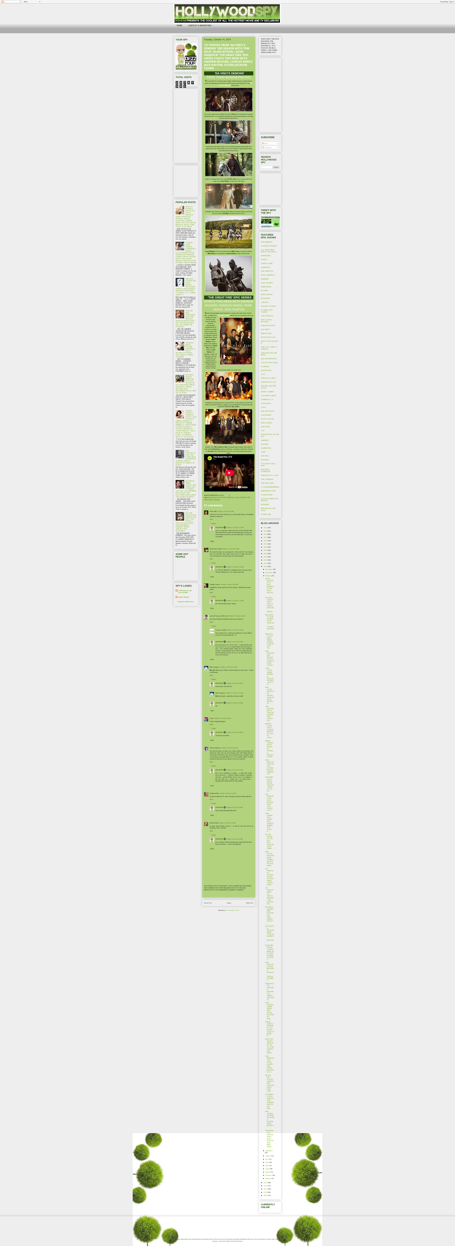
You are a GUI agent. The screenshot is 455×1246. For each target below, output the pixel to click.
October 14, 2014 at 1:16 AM (235, 630)
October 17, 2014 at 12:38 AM (234, 693)
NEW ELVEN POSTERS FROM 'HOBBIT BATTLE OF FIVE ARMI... (269, 859)
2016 (265, 560)
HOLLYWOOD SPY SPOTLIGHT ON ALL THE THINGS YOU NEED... (269, 1046)
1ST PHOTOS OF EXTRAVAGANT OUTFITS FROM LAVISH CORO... (269, 877)
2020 (265, 547)
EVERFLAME (266, 514)
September (269, 1150)
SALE (263, 374)
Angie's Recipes (183, 597)
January (268, 1178)
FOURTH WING (267, 495)
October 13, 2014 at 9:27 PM (231, 549)
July (267, 1159)
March (268, 1172)
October (268, 576)
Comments (267, 147)
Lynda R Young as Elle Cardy (219, 616)
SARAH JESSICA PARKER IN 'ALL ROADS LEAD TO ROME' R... (269, 1029)
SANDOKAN (265, 267)
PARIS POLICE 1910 (268, 382)
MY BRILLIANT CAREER (267, 311)
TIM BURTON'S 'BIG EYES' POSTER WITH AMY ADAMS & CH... (269, 802)
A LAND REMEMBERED (270, 487)
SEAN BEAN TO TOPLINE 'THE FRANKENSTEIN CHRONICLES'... (269, 767)
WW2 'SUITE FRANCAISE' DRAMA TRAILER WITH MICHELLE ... (269, 695)
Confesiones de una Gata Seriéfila (185, 591)
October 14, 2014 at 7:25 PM (227, 823)
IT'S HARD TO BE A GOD (268, 464)
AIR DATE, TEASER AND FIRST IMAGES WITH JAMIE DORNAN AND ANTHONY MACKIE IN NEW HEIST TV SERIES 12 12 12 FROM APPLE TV (186, 287)
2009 (265, 1195)
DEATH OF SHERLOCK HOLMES (269, 500)
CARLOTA (265, 302)
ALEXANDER (266, 415)
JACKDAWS (265, 504)
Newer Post (208, 903)
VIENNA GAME (267, 263)
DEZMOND (219, 527)
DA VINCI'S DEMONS (226, 497)
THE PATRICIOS (267, 316)
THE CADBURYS (267, 479)
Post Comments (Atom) (232, 910)
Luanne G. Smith (220, 630)
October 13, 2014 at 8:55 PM (226, 511)
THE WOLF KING (267, 483)
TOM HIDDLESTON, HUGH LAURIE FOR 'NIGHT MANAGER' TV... (269, 1064)
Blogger (240, 1241)
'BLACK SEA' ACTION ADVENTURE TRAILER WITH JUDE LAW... (269, 1083)
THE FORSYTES (267, 271)
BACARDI (264, 290)
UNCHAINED (266, 403)
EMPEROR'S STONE (268, 491)
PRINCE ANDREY (267, 392)
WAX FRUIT (265, 329)
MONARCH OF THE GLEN (268, 509)
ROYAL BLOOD (266, 294)
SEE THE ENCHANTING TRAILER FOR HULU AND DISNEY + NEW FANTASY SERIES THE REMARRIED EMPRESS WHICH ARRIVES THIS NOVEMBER (186, 522)
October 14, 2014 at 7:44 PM (234, 839)
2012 (265, 1186)
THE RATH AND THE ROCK (269, 354)
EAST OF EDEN (267, 283)
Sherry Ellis (213, 511)
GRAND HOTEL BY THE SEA (270, 435)
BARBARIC (265, 279)
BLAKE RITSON (213, 497)
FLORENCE (265, 366)
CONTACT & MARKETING (200, 25)
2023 (265, 537)
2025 (265, 531)
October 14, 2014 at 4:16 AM (229, 748)
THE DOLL (265, 456)
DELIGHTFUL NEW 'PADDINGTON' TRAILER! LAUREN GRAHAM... (269, 623)
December (269, 569)
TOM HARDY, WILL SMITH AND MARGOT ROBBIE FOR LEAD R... (269, 822)
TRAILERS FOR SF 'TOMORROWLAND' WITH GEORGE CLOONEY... (269, 952)
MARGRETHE (266, 448)
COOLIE (264, 259)
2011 (265, 1189)
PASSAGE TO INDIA (268, 306)
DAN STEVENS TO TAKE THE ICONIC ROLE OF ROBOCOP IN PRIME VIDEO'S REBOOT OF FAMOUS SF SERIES (186, 458)
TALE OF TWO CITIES (269, 362)
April (268, 1169)
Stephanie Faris (214, 793)
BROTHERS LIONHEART (266, 470)
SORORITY (265, 440)
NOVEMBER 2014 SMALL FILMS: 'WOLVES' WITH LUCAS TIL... (269, 784)
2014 (265, 566)
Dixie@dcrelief (214, 823)
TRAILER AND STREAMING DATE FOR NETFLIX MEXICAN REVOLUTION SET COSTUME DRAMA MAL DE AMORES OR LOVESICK (185, 319)
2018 (265, 553)
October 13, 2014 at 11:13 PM (234, 527)
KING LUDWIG (266, 423)
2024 (265, 534)
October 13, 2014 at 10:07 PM (229, 584)
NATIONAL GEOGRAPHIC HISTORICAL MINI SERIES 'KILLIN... (269, 915)
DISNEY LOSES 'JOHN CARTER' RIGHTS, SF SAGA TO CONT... (269, 730)
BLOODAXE (265, 298)
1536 (262, 430)
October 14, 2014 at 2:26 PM (234, 732)
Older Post (249, 903)
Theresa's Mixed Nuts (185, 601)
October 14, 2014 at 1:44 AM (228, 667)
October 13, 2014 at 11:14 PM (234, 600)
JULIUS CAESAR (267, 419)
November (269, 572)
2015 (265, 563)
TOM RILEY (217, 500)
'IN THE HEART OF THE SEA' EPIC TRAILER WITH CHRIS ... (269, 841)
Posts (266, 143)
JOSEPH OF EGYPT (268, 325)
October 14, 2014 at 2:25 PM (234, 642)
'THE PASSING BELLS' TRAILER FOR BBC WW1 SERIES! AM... (269, 713)
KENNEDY (265, 460)
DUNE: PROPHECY (268, 275)
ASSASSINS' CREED (268, 395)
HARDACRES (266, 255)
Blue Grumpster (215, 667)
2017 (265, 557)
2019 (265, 550)
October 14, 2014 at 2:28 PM (234, 807)
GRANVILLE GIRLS (268, 378)
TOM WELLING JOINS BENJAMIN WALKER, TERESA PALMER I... (269, 971)
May (267, 1165)
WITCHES (264, 444)
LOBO (263, 452)
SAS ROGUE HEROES (269, 246)
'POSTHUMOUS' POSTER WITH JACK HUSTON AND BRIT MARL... (269, 1138)
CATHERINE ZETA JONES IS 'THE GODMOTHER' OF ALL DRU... (269, 1101)
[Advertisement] (185, 125)
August (268, 1156)
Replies (214, 523)
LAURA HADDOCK (240, 497)
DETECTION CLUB (268, 337)
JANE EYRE (265, 427)
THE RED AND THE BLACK (268, 387)
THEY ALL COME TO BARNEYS (269, 348)
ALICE (263, 407)
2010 (265, 1192)
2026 (265, 527)
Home (229, 903)
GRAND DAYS (266, 370)
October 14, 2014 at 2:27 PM (234, 770)
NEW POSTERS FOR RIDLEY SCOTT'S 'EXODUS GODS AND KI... (269, 658)
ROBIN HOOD (266, 287)
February (269, 1175)
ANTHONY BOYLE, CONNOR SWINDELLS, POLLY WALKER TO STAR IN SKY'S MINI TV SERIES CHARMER (186, 350)
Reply (211, 519)
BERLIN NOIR (266, 333)
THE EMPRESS (266, 242)
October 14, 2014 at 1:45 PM (228, 793)
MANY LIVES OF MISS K (269, 342)
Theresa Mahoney (215, 748)
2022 (265, 541)
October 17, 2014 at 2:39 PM (234, 703)
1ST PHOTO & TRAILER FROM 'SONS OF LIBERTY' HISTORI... (269, 934)
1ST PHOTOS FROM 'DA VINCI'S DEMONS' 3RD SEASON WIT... (269, 896)
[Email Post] (228, 495)
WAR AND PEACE (267, 411)
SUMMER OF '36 (267, 399)
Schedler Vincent (215, 584)
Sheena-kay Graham (216, 549)
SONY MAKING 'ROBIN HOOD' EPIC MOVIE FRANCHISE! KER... (269, 1011)
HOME (179, 25)
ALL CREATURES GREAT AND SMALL (269, 251)
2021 (265, 544)
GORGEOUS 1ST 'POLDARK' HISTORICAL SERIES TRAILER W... (269, 991)
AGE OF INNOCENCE (269, 359)
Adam (212, 718)
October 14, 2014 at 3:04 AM (222, 718)
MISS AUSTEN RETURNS (266, 321)
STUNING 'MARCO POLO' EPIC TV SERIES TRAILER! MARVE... (269, 605)
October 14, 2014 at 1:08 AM (237, 616)
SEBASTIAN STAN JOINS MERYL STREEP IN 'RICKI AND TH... (269, 641)
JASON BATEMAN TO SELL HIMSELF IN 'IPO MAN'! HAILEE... (269, 586)
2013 (265, 1182)
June (267, 1162)
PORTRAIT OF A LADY (269, 475)
